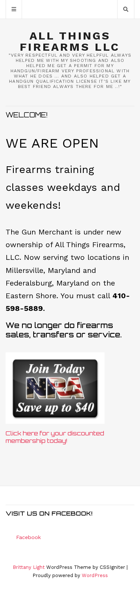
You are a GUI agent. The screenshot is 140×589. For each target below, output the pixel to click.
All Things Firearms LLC (70, 41)
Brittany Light (29, 567)
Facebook (28, 537)
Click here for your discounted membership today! (55, 436)
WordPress (95, 575)
